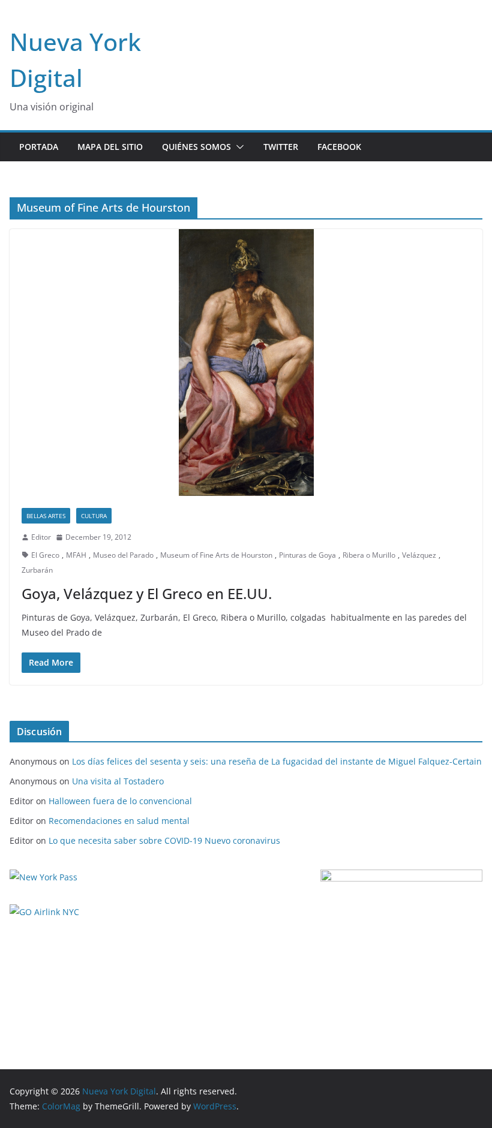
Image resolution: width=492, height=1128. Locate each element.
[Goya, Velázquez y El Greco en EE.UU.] (246, 362)
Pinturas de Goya (307, 555)
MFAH (76, 555)
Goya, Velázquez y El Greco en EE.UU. (147, 593)
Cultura (94, 516)
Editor (41, 537)
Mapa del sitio (110, 146)
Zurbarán (37, 570)
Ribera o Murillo (369, 555)
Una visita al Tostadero (118, 781)
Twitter (280, 146)
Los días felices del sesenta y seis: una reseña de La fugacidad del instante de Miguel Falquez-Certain (277, 761)
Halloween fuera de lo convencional (120, 801)
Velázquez (419, 555)
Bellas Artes (45, 516)
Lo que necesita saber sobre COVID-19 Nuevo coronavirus (164, 840)
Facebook (339, 146)
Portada (38, 146)
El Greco (45, 555)
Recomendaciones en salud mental (119, 820)
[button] (237, 147)
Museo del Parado (123, 555)
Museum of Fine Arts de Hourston (216, 555)
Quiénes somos (196, 146)
